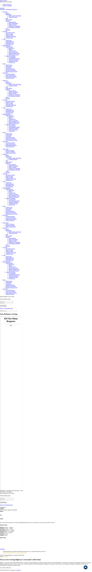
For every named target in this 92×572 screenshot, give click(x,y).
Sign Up (2, 308)
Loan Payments (12, 57)
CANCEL (18, 570)
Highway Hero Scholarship (15, 15)
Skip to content (3, 0)
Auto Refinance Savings (14, 58)
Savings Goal (12, 62)
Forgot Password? (9, 308)
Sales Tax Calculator (13, 52)
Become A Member (10, 151)
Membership (8, 14)
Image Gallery (9, 19)
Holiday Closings (13, 24)
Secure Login (3, 305)
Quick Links (6, 149)
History (7, 13)
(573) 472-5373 (3, 512)
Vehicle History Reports (11, 76)
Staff (7, 18)
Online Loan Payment (14, 54)
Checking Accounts (10, 32)
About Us (5, 11)
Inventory (8, 30)
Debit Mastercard (10, 41)
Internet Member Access (14, 53)
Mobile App (11, 48)
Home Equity (9, 66)
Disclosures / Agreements (14, 26)
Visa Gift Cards (9, 44)
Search (1, 310)
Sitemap (2, 546)
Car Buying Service (10, 74)
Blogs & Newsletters (13, 23)
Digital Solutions (6, 45)
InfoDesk (8, 21)
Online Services (9, 46)
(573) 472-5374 (3, 516)
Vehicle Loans (9, 65)
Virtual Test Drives (10, 78)
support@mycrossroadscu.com (7, 520)
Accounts (5, 31)
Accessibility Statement (5, 545)
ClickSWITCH (12, 50)
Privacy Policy (3, 544)
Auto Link (5, 72)
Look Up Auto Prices (10, 75)
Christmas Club (9, 37)
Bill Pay (10, 49)
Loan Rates (8, 67)
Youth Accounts (9, 35)
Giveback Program (13, 17)
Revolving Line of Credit (11, 71)
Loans (4, 63)
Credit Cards (9, 40)
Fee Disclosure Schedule (14, 27)
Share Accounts (9, 34)
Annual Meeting (12, 22)
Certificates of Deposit (11, 36)
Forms (7, 28)
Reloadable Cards (10, 43)
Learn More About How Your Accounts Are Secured (15, 552)
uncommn (5, 556)
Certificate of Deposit (13, 59)
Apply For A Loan (10, 150)
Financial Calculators (10, 56)
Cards (4, 39)
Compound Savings (13, 61)
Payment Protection (10, 69)
